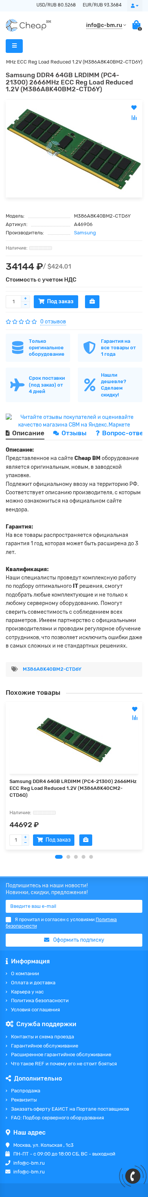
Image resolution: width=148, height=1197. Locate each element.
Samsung (85, 233)
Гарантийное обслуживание (44, 1046)
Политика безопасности (40, 1000)
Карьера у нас (27, 992)
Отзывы (74, 433)
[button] (59, 857)
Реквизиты (24, 1100)
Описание (28, 433)
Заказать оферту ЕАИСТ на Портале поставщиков (70, 1109)
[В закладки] (135, 709)
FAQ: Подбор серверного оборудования (57, 1118)
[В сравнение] (135, 717)
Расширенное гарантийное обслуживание (61, 1054)
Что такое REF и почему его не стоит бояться (64, 1063)
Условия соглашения (35, 1009)
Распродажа (25, 1091)
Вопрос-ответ (124, 433)
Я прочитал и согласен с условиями (61, 923)
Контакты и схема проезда (42, 1036)
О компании (25, 973)
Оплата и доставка (33, 982)
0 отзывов (53, 321)
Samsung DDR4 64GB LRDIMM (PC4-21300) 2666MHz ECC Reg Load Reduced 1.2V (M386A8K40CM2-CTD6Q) (73, 788)
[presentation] (6, 775)
